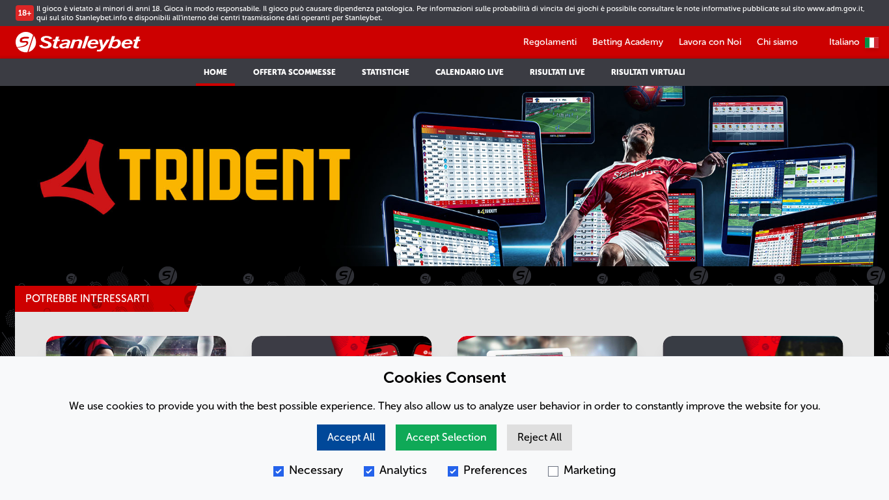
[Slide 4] (444, 249)
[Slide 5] (460, 249)
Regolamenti (550, 42)
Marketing (590, 470)
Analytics (403, 470)
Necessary (316, 470)
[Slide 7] (491, 249)
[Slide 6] (476, 249)
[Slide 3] (429, 249)
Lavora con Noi (710, 42)
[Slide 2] (413, 249)
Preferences (495, 470)
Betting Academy (627, 42)
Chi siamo (777, 42)
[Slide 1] (398, 249)
